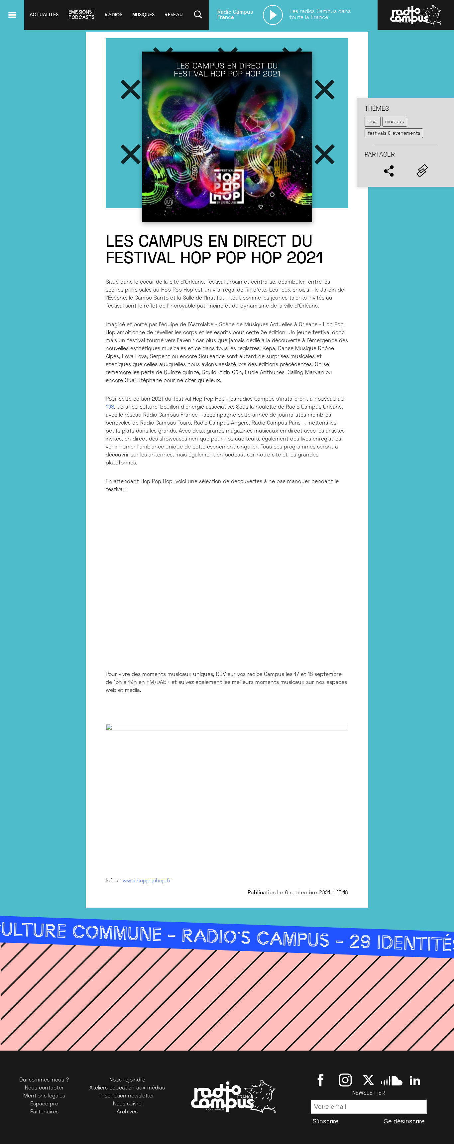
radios (113, 14)
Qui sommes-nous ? (44, 1080)
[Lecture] (273, 15)
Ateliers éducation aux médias (127, 1088)
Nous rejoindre (127, 1080)
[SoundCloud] (391, 1080)
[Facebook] (322, 1080)
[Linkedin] (415, 1080)
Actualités (43, 14)
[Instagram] (345, 1080)
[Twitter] (368, 1080)
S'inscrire (325, 1121)
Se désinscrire (404, 1121)
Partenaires (44, 1112)
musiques (143, 14)
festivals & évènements (394, 133)
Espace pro (44, 1104)
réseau (173, 14)
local (373, 122)
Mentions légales (44, 1096)
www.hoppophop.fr (147, 881)
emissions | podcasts (81, 14)
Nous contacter (44, 1088)
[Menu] (12, 15)
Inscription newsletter (127, 1096)
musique (394, 122)
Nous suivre (127, 1104)
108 (110, 407)
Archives (127, 1112)
